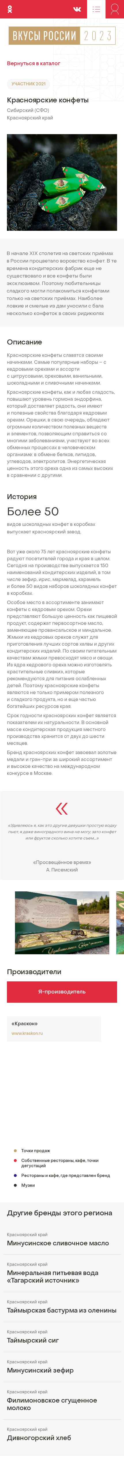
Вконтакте (77, 7)
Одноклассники (9, 7)
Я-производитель (62, 992)
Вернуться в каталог (33, 63)
